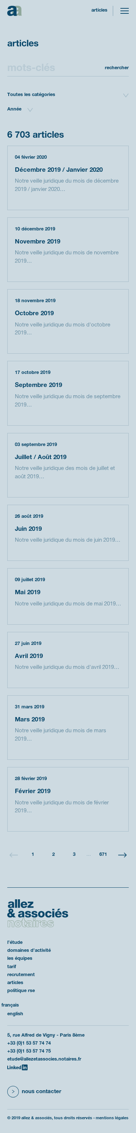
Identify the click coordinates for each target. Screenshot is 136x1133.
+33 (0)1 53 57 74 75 (29, 1051)
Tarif (11, 967)
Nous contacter (41, 1091)
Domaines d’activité (29, 951)
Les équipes (19, 959)
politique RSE (21, 991)
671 (103, 855)
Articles (15, 983)
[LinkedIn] (17, 1067)
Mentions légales (112, 1118)
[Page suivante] (122, 854)
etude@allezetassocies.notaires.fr (44, 1059)
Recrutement (21, 975)
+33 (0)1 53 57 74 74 (29, 1043)
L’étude (14, 943)
